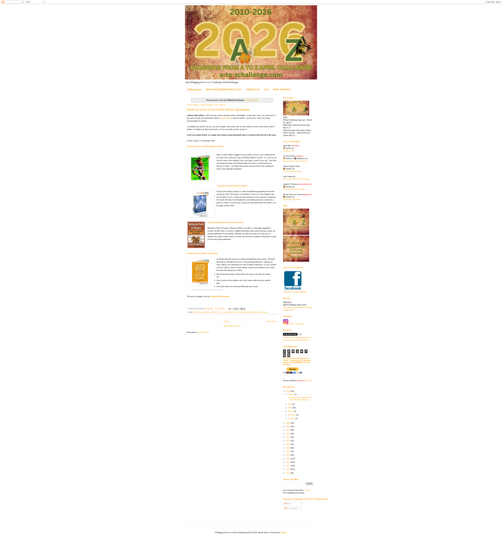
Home (226, 321)
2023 (288, 430)
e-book (213, 312)
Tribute (309, 380)
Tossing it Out (288, 151)
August (291, 394)
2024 (288, 426)
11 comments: (220, 309)
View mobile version (232, 326)
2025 (288, 423)
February (292, 415)
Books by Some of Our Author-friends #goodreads (218, 109)
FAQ (266, 90)
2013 (288, 466)
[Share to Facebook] (241, 308)
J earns (307, 490)
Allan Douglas (213, 222)
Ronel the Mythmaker (292, 199)
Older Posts (272, 321)
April (290, 408)
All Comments (292, 508)
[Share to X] (239, 308)
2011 (288, 473)
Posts (288, 504)
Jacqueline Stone (209, 186)
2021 (288, 437)
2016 (288, 455)
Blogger (284, 532)
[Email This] (234, 308)
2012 (288, 469)
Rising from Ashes (239, 186)
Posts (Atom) (203, 332)
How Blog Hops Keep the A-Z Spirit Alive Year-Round (300, 398)
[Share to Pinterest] (244, 308)
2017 (288, 451)
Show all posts (252, 100)
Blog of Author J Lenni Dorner (295, 161)
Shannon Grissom (254, 312)
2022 (288, 434)
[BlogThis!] (236, 308)
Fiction (219, 312)
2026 (288, 391)
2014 (288, 462)
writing (264, 312)
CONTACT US (253, 90)
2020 (288, 441)
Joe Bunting (192, 253)
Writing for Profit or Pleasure (231, 222)
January (291, 418)
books (207, 312)
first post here (225, 118)
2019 (288, 444)
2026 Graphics (194, 90)
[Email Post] (229, 309)
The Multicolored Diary (292, 171)
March (291, 411)
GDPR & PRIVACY (282, 90)
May (290, 404)
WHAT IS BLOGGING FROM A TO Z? (223, 90)
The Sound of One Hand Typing (296, 179)
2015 (288, 459)
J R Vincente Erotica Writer (294, 189)
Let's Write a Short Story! (208, 253)
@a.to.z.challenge (296, 324)
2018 (288, 448)
